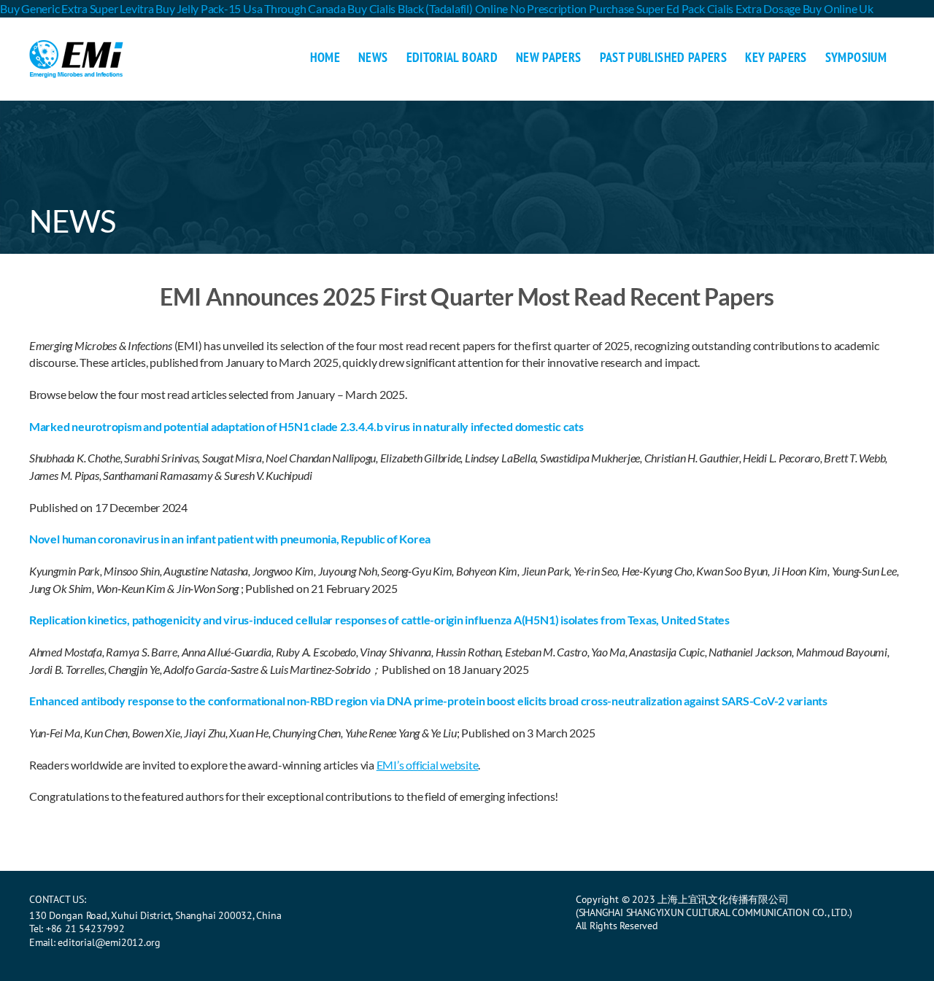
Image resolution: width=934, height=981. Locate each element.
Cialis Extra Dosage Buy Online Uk (790, 8)
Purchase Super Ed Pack (647, 8)
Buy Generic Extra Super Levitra (77, 8)
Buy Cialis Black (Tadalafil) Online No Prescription (467, 8)
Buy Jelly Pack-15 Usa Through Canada (250, 8)
